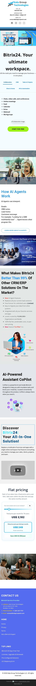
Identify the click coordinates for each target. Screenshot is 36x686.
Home (3, 624)
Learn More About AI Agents (15, 230)
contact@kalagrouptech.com (15, 613)
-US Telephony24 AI (8, 661)
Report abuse (17, 683)
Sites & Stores (10, 88)
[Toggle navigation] (34, 29)
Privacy (3, 627)
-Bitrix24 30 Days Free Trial (10, 651)
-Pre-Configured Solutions (10, 658)
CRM (17, 82)
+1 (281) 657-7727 (18, 611)
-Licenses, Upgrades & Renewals (12, 654)
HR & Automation (24, 88)
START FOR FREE (18, 129)
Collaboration (7, 82)
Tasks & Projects (28, 82)
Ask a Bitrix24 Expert (8, 634)
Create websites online (24, 681)
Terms (3, 631)
